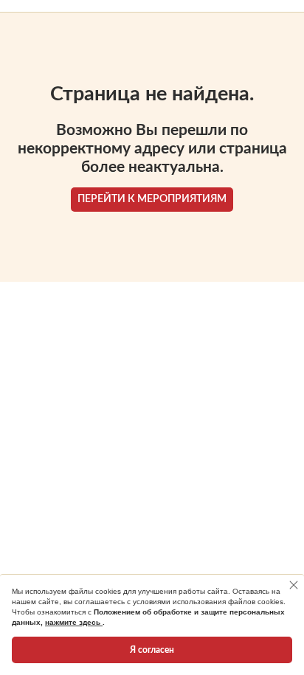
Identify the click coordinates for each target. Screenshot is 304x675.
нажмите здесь (74, 622)
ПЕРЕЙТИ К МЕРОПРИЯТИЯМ (152, 199)
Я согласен (152, 649)
